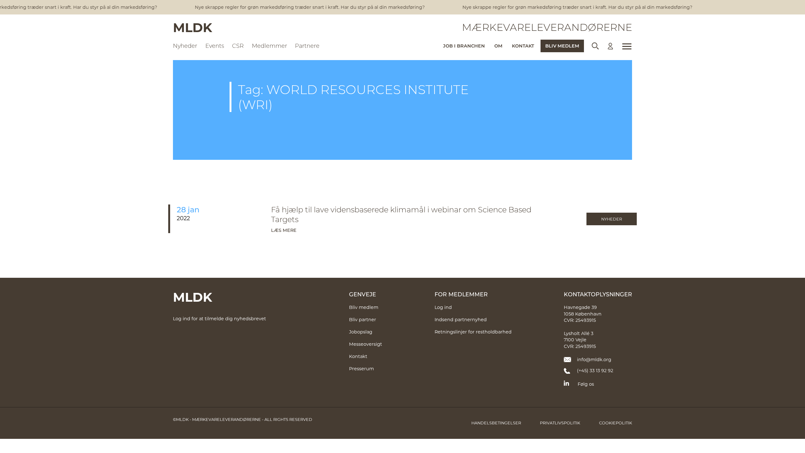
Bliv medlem (562, 46)
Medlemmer (269, 45)
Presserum (361, 369)
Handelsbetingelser (496, 422)
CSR (238, 45)
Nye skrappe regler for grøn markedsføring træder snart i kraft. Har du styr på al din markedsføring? (305, 7)
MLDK (192, 27)
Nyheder (185, 45)
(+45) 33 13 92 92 (595, 370)
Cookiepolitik (615, 422)
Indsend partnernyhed (461, 319)
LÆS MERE (284, 230)
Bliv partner (362, 319)
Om (498, 46)
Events (214, 45)
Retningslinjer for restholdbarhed (473, 332)
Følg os (586, 384)
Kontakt (523, 46)
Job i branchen (464, 46)
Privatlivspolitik (560, 422)
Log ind (443, 307)
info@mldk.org (594, 359)
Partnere (307, 45)
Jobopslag (360, 332)
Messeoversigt (365, 344)
